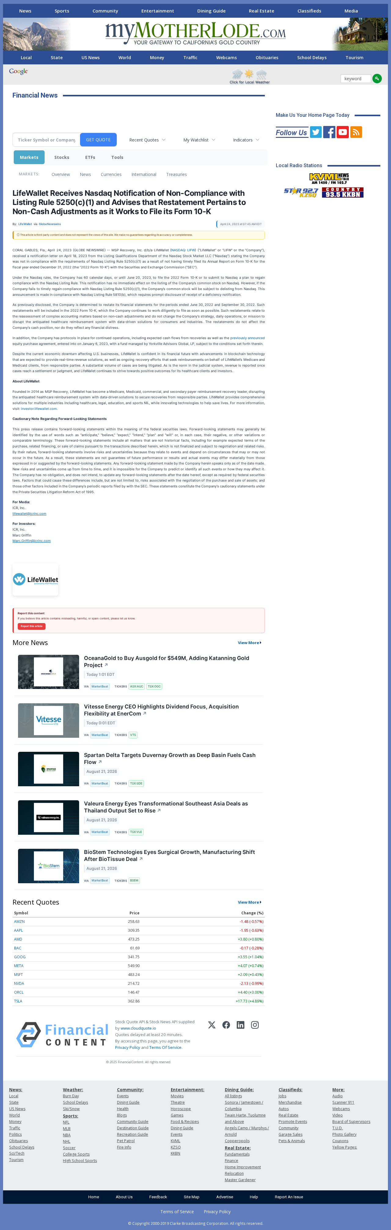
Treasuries (176, 174)
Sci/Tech (16, 1153)
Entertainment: (187, 1089)
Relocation (234, 1173)
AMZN (19, 921)
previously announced (247, 338)
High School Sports (80, 1160)
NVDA (19, 983)
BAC (17, 948)
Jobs (282, 1096)
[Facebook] (226, 1035)
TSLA (18, 1001)
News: (15, 1089)
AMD (18, 939)
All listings (233, 1096)
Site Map (191, 1197)
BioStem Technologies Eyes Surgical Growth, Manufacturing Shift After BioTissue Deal (169, 855)
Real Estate (261, 11)
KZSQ (176, 1147)
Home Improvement (243, 1167)
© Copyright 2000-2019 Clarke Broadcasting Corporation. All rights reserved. (195, 1223)
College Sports (76, 1154)
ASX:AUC (136, 686)
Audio (337, 1096)
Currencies (111, 174)
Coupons (340, 1140)
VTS (133, 735)
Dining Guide (211, 11)
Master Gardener (240, 1179)
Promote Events (293, 1121)
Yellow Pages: (344, 1147)
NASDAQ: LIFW (183, 250)
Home (93, 1197)
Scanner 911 (343, 1102)
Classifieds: (290, 1089)
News (25, 11)
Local (26, 57)
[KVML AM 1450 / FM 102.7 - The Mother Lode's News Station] (329, 177)
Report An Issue (289, 1197)
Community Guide (132, 1121)
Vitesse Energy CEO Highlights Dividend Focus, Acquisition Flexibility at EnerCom (161, 710)
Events (123, 1096)
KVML (175, 1140)
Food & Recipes (185, 1121)
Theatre (178, 1102)
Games (177, 1115)
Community (105, 11)
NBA (67, 1135)
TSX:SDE (136, 783)
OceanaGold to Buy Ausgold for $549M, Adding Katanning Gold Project (166, 661)
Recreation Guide (132, 1134)
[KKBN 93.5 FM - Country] (342, 191)
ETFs (90, 157)
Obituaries (267, 57)
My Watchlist (196, 140)
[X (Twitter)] (212, 1035)
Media (351, 11)
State (57, 57)
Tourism (354, 57)
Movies (177, 1096)
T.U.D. (337, 1128)
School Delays (312, 57)
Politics (15, 1134)
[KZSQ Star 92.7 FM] (298, 191)
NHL (66, 1141)
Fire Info (124, 1147)
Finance (231, 1160)
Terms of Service (177, 1211)
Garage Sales (290, 1134)
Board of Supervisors (351, 1121)
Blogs (122, 1115)
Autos (284, 1108)
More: (338, 1089)
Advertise (224, 1197)
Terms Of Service (165, 1047)
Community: (130, 1089)
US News (91, 57)
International (143, 174)
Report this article (31, 626)
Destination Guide (133, 1128)
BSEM (134, 880)
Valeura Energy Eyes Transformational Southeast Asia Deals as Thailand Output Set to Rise (166, 807)
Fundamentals (237, 1154)
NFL (66, 1122)
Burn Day (71, 1096)
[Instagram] (255, 1035)
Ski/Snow (71, 1108)
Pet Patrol (126, 1140)
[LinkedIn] (240, 1035)
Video (337, 1115)
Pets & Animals (292, 1140)
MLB (67, 1128)
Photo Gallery (344, 1134)
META (19, 965)
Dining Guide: (239, 1089)
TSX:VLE (136, 832)
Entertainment (157, 11)
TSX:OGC (154, 686)
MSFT (18, 974)
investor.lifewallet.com (39, 409)
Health (123, 1108)
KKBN (175, 1153)
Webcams (226, 57)
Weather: (73, 1089)
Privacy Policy (127, 1047)
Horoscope (181, 1108)
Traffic (190, 57)
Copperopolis (237, 1140)
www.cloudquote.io (138, 1028)
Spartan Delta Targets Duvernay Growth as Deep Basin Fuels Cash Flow (170, 758)
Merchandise (290, 1102)
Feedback (158, 1197)
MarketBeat (100, 686)
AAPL (18, 930)
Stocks (61, 157)
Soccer (69, 1147)
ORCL (19, 992)
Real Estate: (238, 1148)
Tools (117, 157)
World (125, 57)
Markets (29, 157)
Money (157, 57)
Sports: (70, 1116)
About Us (124, 1197)
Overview (61, 174)
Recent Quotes (144, 140)
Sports (62, 11)
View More (248, 642)
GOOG (20, 956)
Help (254, 1197)
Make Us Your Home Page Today (312, 115)
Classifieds (309, 11)
